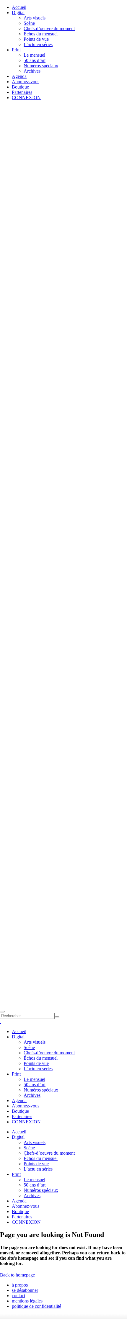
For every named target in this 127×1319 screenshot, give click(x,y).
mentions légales (27, 1300)
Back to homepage (17, 1274)
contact (18, 1295)
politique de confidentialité (36, 1306)
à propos (20, 1284)
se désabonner (25, 1290)
